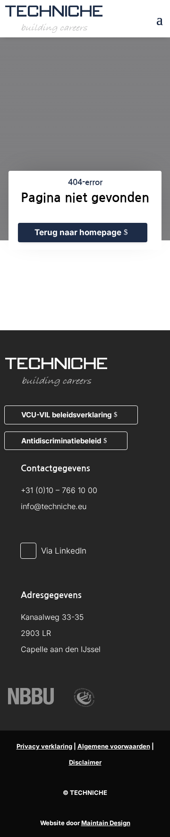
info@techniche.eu (53, 506)
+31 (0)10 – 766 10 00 (59, 490)
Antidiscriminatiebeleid (61, 440)
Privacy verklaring (44, 746)
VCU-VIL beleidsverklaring (66, 414)
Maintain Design (105, 823)
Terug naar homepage (77, 232)
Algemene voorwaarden (113, 746)
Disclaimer (85, 762)
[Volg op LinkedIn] (28, 551)
